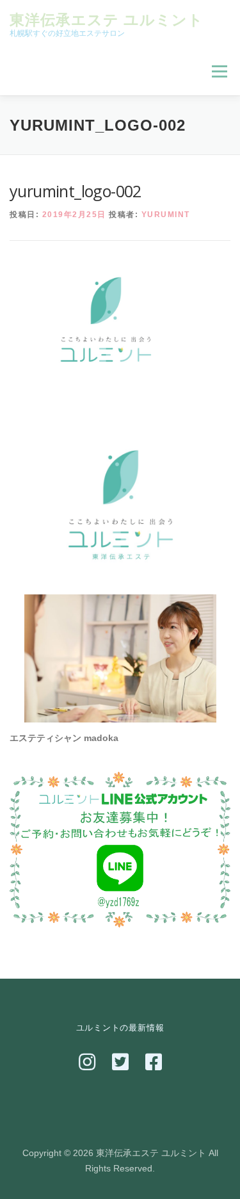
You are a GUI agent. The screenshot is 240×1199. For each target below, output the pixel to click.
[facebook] (153, 1062)
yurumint (165, 214)
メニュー (219, 71)
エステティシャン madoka (64, 738)
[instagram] (87, 1062)
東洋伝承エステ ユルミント (107, 19)
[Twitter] (120, 1062)
